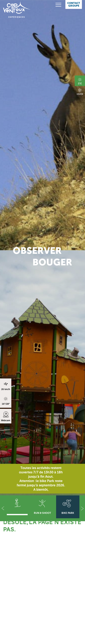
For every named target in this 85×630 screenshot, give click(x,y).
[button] (3, 508)
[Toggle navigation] (55, 5)
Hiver (80, 94)
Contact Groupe (73, 4)
